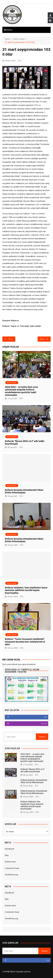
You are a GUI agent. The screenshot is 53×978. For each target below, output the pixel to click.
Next (42, 339)
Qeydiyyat (9, 848)
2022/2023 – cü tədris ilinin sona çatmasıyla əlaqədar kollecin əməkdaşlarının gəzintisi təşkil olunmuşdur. (21, 391)
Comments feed (12, 868)
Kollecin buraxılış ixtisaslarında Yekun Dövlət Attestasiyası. (24, 491)
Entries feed (10, 861)
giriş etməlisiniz (29, 664)
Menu (9, 30)
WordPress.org (11, 874)
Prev (11, 339)
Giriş (7, 855)
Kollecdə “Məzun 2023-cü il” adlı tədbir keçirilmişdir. (32, 770)
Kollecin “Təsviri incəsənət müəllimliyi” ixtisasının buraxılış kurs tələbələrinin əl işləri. (25, 642)
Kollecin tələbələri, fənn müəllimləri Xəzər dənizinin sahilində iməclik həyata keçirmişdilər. (26, 590)
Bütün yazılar (11, 382)
